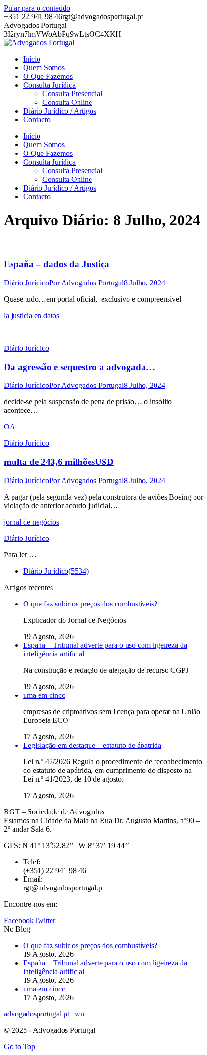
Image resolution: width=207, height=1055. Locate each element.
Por (86, 283)
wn (79, 1014)
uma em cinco (44, 695)
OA (9, 427)
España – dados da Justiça (56, 264)
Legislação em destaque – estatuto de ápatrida (92, 745)
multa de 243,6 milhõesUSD (59, 462)
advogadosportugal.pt (36, 1014)
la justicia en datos (31, 315)
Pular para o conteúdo (37, 8)
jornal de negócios (31, 522)
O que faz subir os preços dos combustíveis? (90, 604)
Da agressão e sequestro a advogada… (79, 367)
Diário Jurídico (26, 283)
